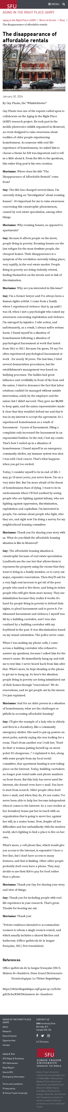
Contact (6, 1045)
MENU (55, 4)
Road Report (8, 1068)
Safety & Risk (9, 1054)
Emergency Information (13, 1077)
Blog (62, 20)
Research (7, 1032)
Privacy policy (9, 1089)
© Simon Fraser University (15, 1093)
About (5, 1027)
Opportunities (9, 1041)
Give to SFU (8, 1072)
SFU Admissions (10, 1063)
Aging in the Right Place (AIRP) (28, 12)
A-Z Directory (42, 1042)
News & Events (47, 20)
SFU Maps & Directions (13, 1059)
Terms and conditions (13, 1084)
